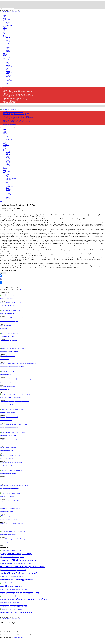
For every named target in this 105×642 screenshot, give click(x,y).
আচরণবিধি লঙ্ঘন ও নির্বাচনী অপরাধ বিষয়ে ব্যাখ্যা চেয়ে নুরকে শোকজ (9, 427)
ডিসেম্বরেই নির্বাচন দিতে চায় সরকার (4, 359)
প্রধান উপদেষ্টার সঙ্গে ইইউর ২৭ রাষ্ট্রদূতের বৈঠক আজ (7, 465)
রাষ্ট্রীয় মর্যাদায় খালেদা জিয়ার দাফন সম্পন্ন (5, 374)
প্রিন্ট (14, 208)
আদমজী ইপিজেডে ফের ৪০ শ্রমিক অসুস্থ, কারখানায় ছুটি (14, 98)
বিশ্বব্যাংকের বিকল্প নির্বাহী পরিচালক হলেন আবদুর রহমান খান (14, 93)
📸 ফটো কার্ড (3, 273)
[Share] (52, 282)
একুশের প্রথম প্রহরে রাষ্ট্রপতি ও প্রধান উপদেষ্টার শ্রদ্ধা (7, 412)
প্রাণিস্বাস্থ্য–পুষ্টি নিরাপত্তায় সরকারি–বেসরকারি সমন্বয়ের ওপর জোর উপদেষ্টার (10, 397)
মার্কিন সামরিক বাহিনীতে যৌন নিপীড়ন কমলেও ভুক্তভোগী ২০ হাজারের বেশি (17, 91)
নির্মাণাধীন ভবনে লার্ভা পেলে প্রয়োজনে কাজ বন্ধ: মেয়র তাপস (8, 473)
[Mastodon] (52, 278)
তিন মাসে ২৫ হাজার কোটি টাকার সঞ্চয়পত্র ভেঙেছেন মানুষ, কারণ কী (9, 321)
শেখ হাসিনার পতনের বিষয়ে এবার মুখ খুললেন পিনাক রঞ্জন (7, 526)
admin (20, 289)
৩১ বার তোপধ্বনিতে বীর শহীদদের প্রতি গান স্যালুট (6, 450)
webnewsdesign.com (19, 637)
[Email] (52, 280)
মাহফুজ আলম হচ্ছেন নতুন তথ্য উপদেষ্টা (5, 343)
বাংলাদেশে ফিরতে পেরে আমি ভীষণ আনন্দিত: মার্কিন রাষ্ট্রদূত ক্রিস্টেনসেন (9, 404)
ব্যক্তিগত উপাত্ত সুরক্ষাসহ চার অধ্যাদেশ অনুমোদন (7, 496)
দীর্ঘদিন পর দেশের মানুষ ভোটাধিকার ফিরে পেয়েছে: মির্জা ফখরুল (8, 519)
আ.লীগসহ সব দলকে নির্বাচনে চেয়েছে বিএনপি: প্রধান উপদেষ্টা (8, 534)
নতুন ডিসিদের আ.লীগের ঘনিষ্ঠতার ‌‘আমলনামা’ (6, 503)
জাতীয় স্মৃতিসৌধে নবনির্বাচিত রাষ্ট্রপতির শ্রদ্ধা (13, 606)
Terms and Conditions (8, 640)
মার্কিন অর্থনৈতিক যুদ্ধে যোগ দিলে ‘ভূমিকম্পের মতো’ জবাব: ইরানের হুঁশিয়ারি (17, 99)
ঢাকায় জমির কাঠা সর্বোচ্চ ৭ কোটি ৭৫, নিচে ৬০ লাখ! (7, 305)
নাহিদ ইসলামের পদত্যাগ (3, 328)
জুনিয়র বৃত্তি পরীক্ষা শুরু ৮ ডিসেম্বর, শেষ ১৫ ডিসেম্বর (13, 90)
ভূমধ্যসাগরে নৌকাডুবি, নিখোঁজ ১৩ (9, 102)
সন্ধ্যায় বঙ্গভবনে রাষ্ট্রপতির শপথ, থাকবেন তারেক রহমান (16, 612)
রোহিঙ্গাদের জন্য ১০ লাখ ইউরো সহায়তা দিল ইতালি (7, 458)
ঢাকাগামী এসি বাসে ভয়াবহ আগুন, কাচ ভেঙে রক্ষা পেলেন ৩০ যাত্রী (19, 593)
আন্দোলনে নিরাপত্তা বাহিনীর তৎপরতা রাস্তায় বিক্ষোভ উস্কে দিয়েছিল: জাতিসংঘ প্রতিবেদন (12, 366)
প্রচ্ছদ (1, 201)
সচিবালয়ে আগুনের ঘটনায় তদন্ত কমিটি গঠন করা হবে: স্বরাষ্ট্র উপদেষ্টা (9, 488)
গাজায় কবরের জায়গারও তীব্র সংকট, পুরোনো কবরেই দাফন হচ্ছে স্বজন (16, 94)
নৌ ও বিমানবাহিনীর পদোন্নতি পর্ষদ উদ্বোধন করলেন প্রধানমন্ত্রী (15, 97)
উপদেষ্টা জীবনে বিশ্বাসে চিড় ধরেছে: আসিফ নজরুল (7, 336)
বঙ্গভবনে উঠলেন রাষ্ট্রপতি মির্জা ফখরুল (10, 101)
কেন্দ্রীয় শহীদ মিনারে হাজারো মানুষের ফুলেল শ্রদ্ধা (6, 298)
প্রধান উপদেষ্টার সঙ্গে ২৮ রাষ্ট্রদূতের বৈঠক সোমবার (6, 511)
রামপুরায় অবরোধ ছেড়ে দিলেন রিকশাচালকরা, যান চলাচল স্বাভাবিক (8, 435)
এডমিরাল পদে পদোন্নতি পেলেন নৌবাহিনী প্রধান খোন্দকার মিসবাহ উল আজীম (18, 95)
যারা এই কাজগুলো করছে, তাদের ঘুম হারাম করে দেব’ (7, 313)
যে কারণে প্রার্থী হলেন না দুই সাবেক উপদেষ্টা (6, 420)
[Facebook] (52, 275)
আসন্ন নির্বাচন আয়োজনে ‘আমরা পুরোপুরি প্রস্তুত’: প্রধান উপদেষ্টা (9, 351)
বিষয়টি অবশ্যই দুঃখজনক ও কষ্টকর (4, 389)
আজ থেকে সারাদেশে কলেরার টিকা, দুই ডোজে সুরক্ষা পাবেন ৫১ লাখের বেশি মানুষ (23, 599)
